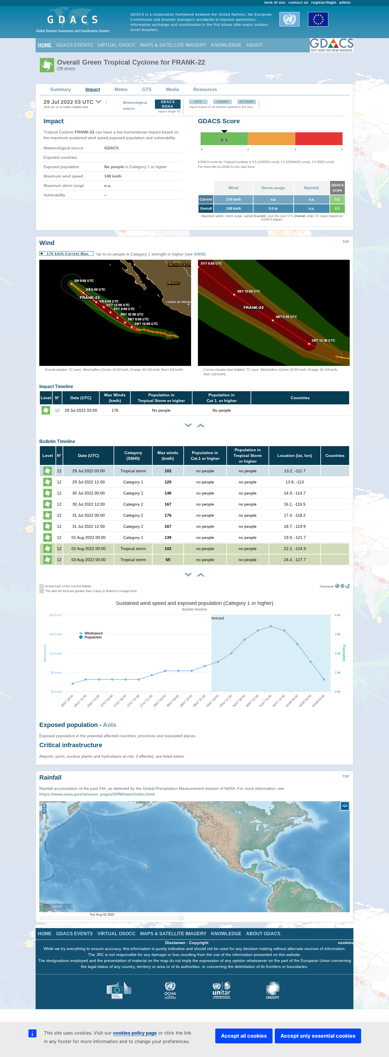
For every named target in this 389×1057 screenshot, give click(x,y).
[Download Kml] (337, 586)
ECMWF (247, 102)
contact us (298, 3)
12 (57, 410)
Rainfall (311, 188)
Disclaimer (175, 942)
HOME (45, 45)
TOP (345, 242)
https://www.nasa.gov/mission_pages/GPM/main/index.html (97, 794)
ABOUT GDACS (263, 933)
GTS (146, 89)
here (251, 166)
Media (172, 89)
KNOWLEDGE (226, 45)
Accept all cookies (244, 1036)
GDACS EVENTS (74, 45)
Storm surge (273, 188)
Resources (205, 89)
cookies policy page (135, 1033)
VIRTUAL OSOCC (116, 45)
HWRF (222, 102)
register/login (323, 3)
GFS (198, 102)
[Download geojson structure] (342, 586)
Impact (92, 89)
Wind (233, 188)
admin (345, 3)
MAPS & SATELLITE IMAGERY (173, 45)
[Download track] (347, 586)
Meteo (121, 89)
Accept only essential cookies (318, 1036)
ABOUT (254, 45)
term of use (275, 3)
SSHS (199, 254)
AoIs (109, 724)
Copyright (198, 942)
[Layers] (345, 806)
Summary (60, 89)
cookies (345, 942)
